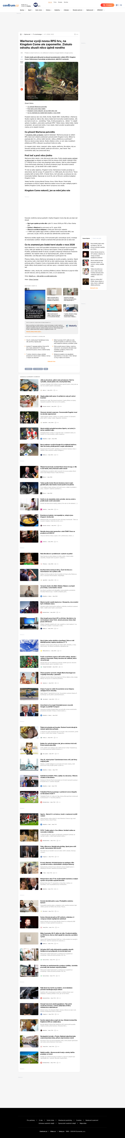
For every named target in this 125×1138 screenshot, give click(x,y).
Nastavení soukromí (92, 1120)
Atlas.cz (53, 1131)
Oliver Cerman (33, 279)
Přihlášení (109, 5)
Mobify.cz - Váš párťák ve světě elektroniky (43, 276)
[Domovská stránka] (21, 34)
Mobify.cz (34, 285)
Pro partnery (31, 1120)
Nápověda (83, 1123)
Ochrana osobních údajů (46, 1123)
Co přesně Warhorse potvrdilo (37, 106)
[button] (21, 76)
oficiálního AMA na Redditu (34, 135)
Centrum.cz (43, 1131)
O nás (41, 1120)
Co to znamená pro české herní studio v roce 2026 (43, 113)
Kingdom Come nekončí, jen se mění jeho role (42, 111)
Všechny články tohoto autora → (34, 331)
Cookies (78, 1120)
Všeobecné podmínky (65, 1120)
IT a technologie (37, 34)
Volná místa (50, 1120)
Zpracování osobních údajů (67, 1123)
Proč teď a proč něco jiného (36, 109)
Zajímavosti (27, 34)
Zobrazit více (51, 361)
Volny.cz (61, 1131)
